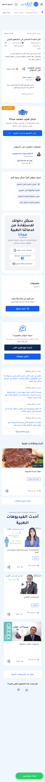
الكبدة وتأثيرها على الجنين (29, 190)
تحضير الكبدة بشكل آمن (30, 202)
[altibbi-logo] (30, 4)
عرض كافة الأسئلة (22, 431)
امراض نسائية (19, 13)
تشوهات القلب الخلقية (29, 644)
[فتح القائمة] (41, 4)
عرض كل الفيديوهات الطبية (22, 674)
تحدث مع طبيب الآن (22, 347)
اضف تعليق (21, 308)
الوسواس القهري (31, 597)
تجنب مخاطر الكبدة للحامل (29, 196)
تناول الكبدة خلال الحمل (26, 184)
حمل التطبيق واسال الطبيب (24, 133)
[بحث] (16, 4)
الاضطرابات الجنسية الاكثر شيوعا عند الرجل (23, 551)
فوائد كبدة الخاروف (33, 471)
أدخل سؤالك (22, 356)
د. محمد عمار (28, 77)
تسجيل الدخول (7, 4)
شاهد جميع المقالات (22, 501)
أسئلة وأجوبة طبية (31, 13)
